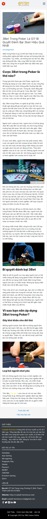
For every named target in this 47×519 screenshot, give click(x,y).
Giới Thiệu (11, 512)
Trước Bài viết (23, 411)
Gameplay (6, 453)
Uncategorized (8, 50)
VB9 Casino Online (32, 515)
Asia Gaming (7, 456)
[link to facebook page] (3, 502)
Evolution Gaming (8, 476)
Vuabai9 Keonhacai (9, 430)
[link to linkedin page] (12, 502)
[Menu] (44, 3)
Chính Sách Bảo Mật (24, 512)
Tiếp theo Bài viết (23, 415)
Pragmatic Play (8, 461)
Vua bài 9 (14, 393)
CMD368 (5, 473)
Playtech (5, 467)
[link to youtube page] (14, 502)
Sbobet (4, 464)
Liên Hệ (37, 512)
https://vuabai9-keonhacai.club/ (22, 495)
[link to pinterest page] (9, 502)
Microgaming (7, 459)
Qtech (4, 479)
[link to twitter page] (6, 502)
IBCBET (5, 470)
